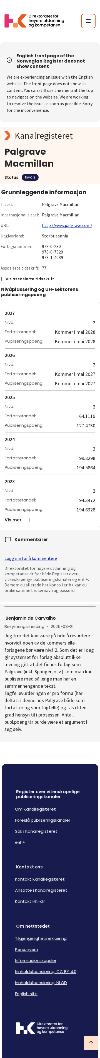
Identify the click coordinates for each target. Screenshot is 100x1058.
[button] (50, 520)
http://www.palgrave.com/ (67, 225)
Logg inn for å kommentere (30, 558)
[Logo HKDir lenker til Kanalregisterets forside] (37, 21)
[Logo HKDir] (50, 1028)
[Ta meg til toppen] (91, 1043)
